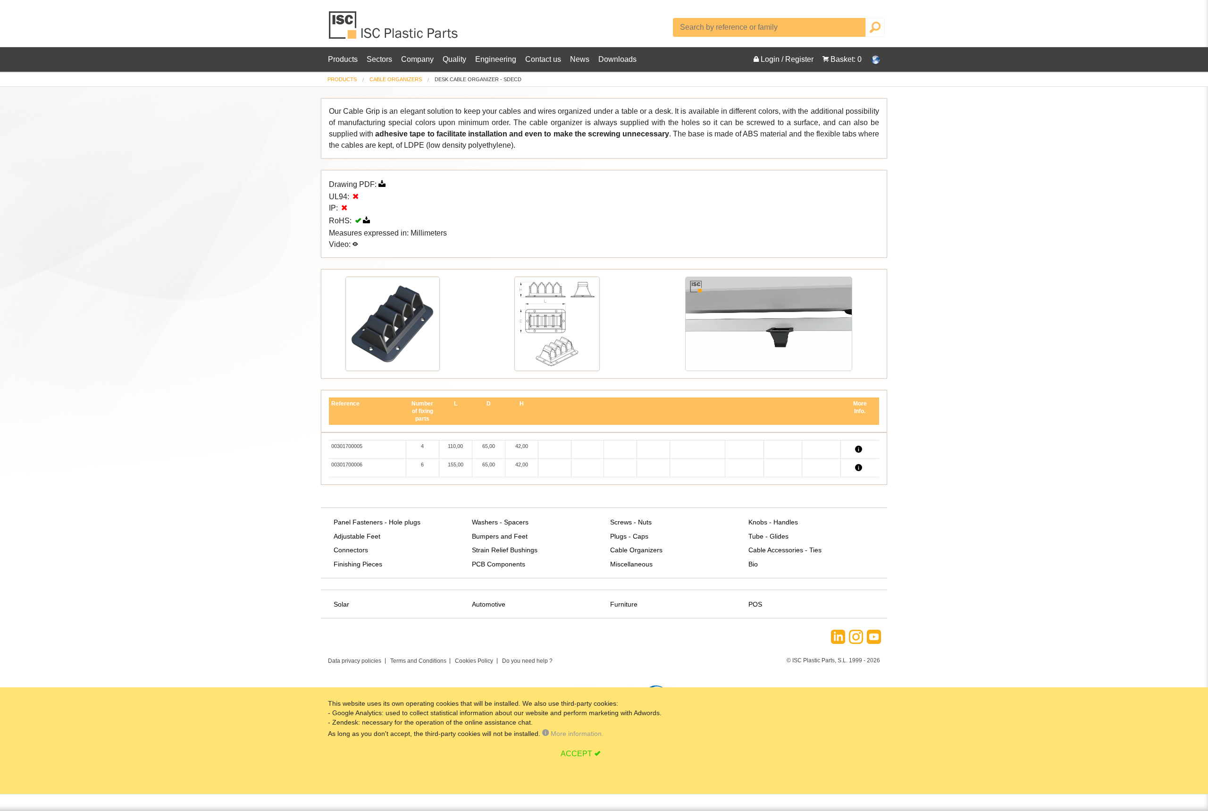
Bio (753, 564)
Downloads (617, 59)
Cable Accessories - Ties (785, 550)
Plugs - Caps (629, 536)
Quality (454, 59)
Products (343, 59)
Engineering (495, 59)
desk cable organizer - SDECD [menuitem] (478, 79)
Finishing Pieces (358, 564)
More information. (576, 733)
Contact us (543, 59)
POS (755, 604)
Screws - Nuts (631, 522)
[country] (870, 59)
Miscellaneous (631, 564)
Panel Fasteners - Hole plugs (377, 522)
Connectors (351, 550)
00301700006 (346, 464)
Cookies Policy (474, 661)
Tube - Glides (768, 536)
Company (417, 59)
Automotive (488, 604)
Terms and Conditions (418, 661)
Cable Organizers (395, 79)
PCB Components (498, 564)
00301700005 (346, 446)
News (579, 59)
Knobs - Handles (773, 522)
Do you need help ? (527, 661)
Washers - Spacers (500, 522)
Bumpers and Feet (500, 536)
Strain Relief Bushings (504, 550)
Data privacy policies (354, 661)
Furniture (624, 604)
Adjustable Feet (357, 536)
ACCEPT (576, 754)
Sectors (379, 59)
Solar (341, 604)
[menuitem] (342, 79)
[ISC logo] (394, 29)
